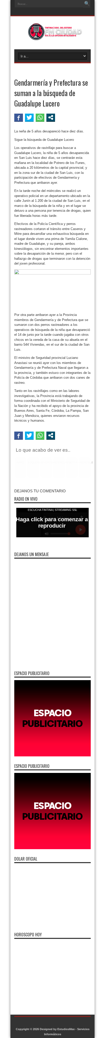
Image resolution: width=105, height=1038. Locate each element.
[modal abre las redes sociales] (50, 117)
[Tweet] (29, 117)
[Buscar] (87, 4)
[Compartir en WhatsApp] (40, 117)
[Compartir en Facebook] (18, 117)
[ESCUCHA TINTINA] (52, 36)
